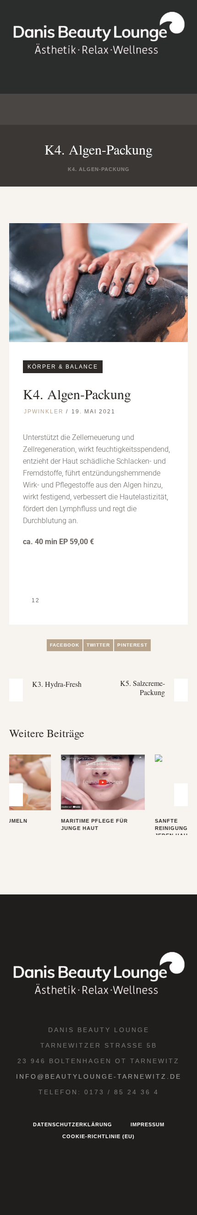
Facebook (64, 645)
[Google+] (105, 76)
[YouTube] (127, 76)
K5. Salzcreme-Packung (142, 688)
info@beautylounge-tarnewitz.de (98, 1102)
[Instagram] (61, 76)
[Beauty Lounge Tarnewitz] (98, 34)
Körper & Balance (62, 367)
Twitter (98, 645)
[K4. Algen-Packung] (98, 282)
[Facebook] (83, 76)
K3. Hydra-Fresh (57, 684)
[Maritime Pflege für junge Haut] (52, 782)
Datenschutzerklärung (72, 1150)
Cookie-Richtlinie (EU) (98, 1162)
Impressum (147, 1150)
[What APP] (149, 76)
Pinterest (132, 645)
